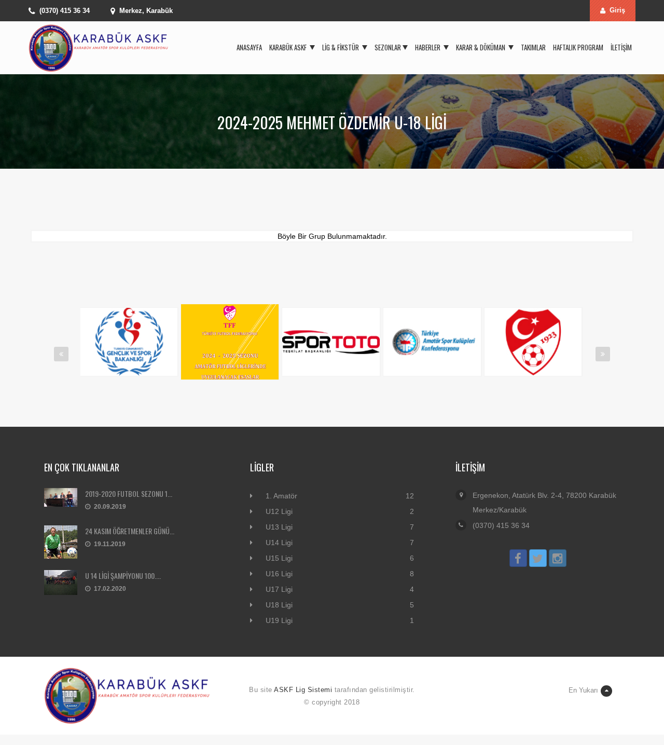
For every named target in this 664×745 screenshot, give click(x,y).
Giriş (617, 10)
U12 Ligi (279, 511)
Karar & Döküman (481, 47)
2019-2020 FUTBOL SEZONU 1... (128, 493)
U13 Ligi (279, 527)
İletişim (621, 47)
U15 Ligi (279, 558)
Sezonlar (388, 47)
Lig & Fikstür (341, 47)
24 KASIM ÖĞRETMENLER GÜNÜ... (129, 530)
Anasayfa (249, 47)
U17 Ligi (279, 589)
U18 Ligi (279, 605)
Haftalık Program (578, 47)
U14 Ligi (279, 542)
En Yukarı (583, 690)
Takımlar (533, 47)
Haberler (428, 47)
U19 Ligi (279, 620)
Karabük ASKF (288, 47)
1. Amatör (281, 496)
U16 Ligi (279, 574)
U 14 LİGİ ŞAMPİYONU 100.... (123, 575)
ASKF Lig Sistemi (303, 690)
